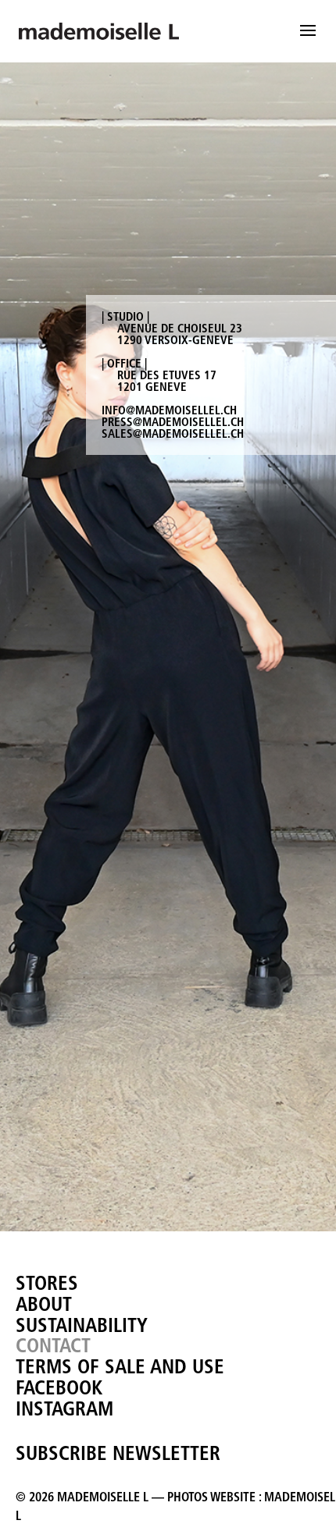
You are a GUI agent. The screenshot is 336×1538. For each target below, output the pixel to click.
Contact (53, 1345)
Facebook (59, 1387)
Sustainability (82, 1325)
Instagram (64, 1408)
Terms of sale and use (120, 1366)
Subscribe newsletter (118, 1453)
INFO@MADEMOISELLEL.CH (169, 410)
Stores (47, 1283)
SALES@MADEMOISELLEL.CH (173, 433)
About (44, 1304)
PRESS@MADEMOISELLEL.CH (173, 421)
